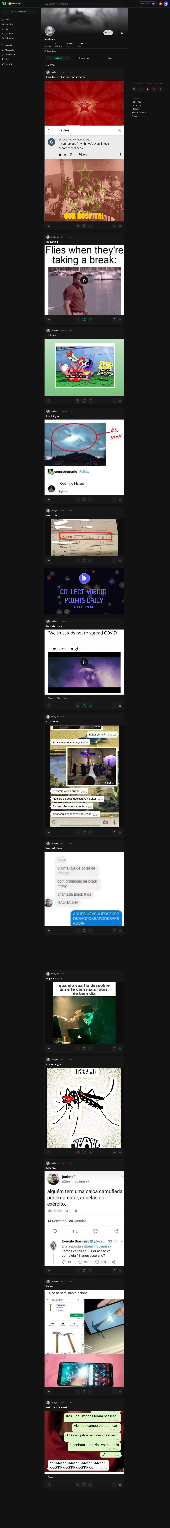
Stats (110, 58)
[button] (122, 32)
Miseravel (51, 1167)
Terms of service (138, 112)
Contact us (136, 105)
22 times (51, 335)
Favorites (9, 45)
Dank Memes (63, 698)
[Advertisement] (148, 43)
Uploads (58, 58)
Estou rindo (52, 721)
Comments (84, 58)
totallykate (55, 72)
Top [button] (7, 29)
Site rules (135, 109)
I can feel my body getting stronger (65, 77)
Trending (9, 24)
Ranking (8, 63)
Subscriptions (11, 38)
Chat (7, 59)
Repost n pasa (54, 978)
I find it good (53, 416)
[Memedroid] (4, 3)
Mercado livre (54, 848)
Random (9, 33)
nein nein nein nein (57, 1407)
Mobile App (136, 102)
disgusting (52, 241)
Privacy (134, 116)
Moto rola (51, 515)
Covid (51, 698)
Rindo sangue (54, 1064)
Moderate (9, 50)
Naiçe (49, 1286)
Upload (20, 11)
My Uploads (10, 54)
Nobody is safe (54, 626)
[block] (120, 226)
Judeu (51, 1477)
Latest (8, 19)
